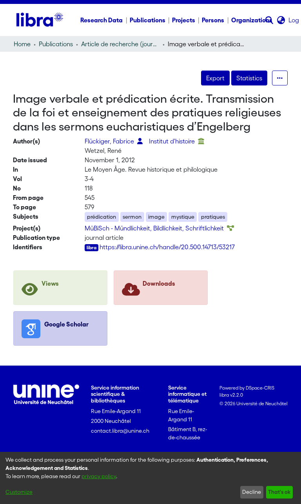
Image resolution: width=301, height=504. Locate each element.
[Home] (39, 20)
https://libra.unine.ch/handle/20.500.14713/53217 (167, 246)
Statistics (249, 78)
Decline (251, 492)
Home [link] (22, 43)
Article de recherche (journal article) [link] (120, 43)
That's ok (279, 492)
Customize (19, 492)
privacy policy (99, 476)
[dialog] (150, 478)
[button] (269, 20)
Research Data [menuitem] (101, 20)
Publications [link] (56, 43)
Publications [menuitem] (147, 20)
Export (215, 78)
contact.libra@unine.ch (120, 431)
